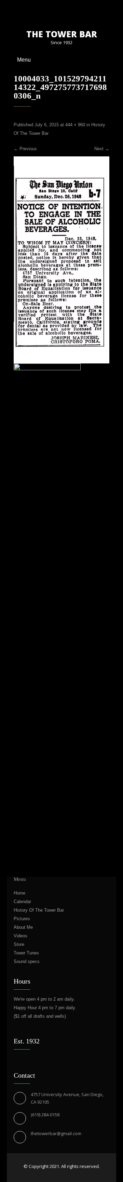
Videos (20, 935)
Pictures (22, 918)
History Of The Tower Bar (39, 910)
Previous (25, 148)
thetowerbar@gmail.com (56, 1133)
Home (19, 893)
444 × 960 (75, 124)
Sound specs (27, 961)
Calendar (22, 901)
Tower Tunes (26, 952)
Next (101, 148)
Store (19, 944)
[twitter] (62, 12)
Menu (24, 60)
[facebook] (50, 12)
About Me (23, 927)
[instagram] (74, 12)
